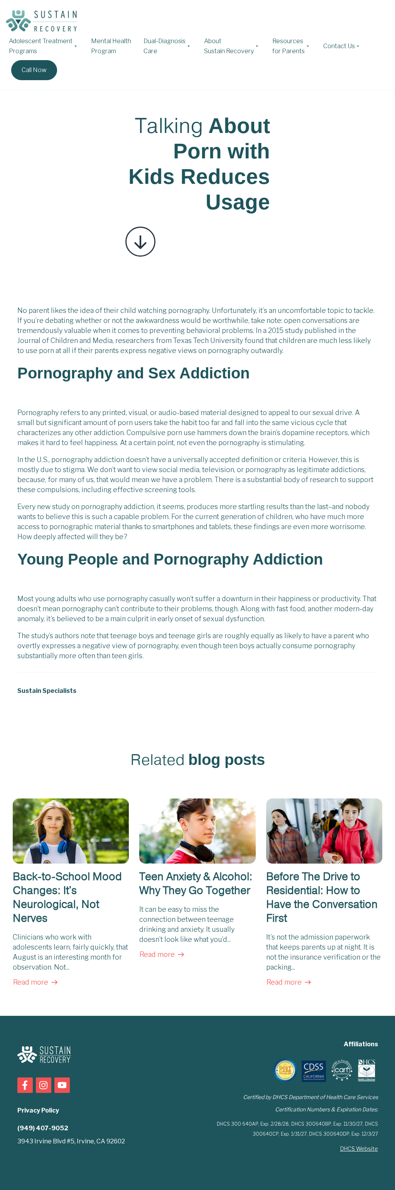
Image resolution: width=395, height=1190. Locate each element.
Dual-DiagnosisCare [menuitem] (164, 46)
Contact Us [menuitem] (339, 46)
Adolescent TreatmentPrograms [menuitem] (41, 46)
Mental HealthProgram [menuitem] (111, 46)
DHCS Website (359, 1148)
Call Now (34, 70)
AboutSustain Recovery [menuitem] (229, 46)
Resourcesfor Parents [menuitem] (288, 46)
